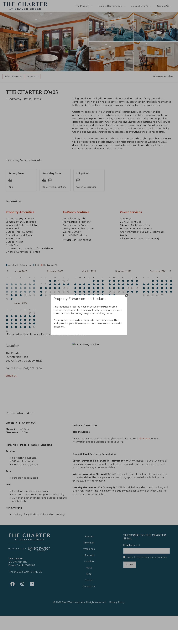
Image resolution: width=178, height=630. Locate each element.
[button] (127, 296)
